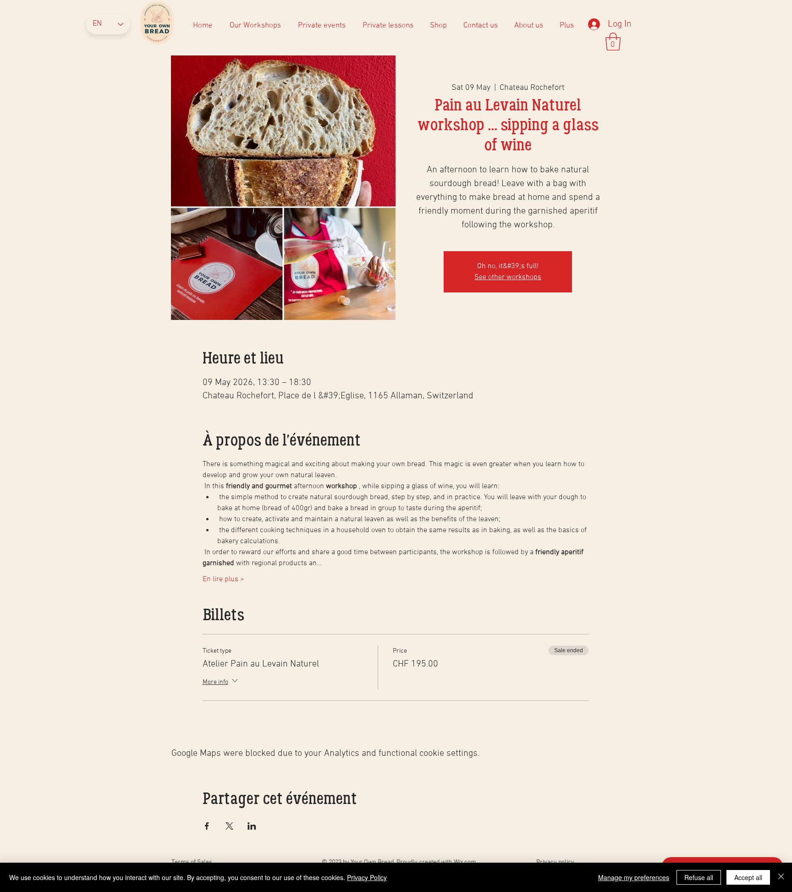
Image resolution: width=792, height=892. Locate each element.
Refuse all (698, 877)
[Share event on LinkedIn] (252, 826)
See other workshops (507, 277)
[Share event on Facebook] (207, 826)
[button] (528, 25)
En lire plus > (223, 579)
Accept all (748, 877)
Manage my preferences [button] (633, 877)
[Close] (781, 877)
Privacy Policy (367, 877)
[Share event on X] (229, 826)
